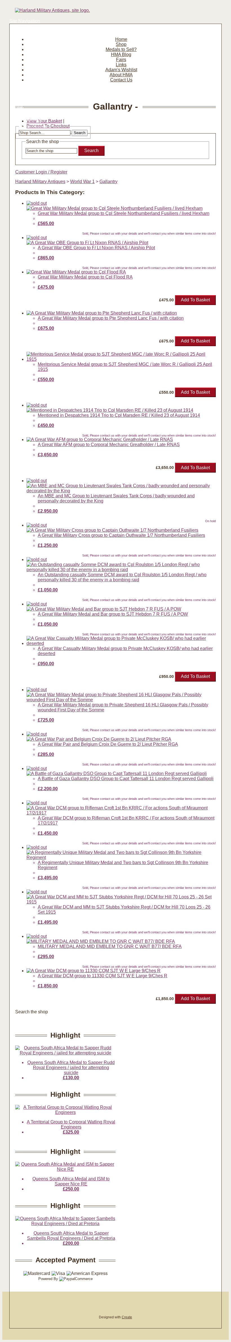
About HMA (121, 74)
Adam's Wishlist (121, 69)
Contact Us (121, 79)
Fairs (121, 59)
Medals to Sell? (121, 49)
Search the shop (31, 1011)
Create (127, 1317)
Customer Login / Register (41, 172)
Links (121, 64)
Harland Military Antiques (40, 181)
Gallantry (108, 181)
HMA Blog (121, 54)
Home (121, 39)
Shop (121, 44)
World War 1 (82, 181)
